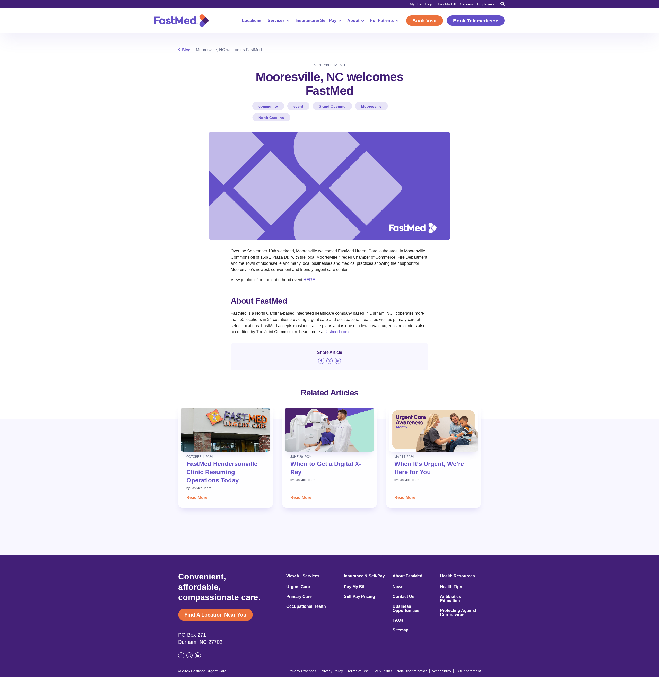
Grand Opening (332, 106)
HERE (309, 280)
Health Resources (457, 576)
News (398, 587)
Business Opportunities (406, 608)
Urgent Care (298, 587)
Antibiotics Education (450, 599)
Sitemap (401, 630)
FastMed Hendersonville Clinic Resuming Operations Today (221, 472)
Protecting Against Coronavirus (458, 613)
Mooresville (371, 106)
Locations (252, 21)
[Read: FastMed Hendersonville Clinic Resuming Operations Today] (225, 430)
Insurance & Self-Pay (316, 21)
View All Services (302, 576)
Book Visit (424, 20)
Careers (466, 4)
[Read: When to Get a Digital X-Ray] (329, 430)
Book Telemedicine (475, 20)
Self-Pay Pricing (359, 597)
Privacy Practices (302, 671)
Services (276, 21)
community (268, 106)
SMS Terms (382, 671)
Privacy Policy (331, 671)
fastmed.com (337, 332)
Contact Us (403, 597)
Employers (485, 4)
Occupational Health (306, 606)
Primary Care (299, 597)
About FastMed (407, 576)
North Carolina (271, 118)
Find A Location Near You (215, 615)
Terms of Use (358, 671)
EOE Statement (468, 671)
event (298, 106)
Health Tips (451, 587)
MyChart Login (422, 4)
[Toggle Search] (502, 4)
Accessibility (441, 671)
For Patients (382, 21)
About (353, 21)
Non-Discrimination (411, 671)
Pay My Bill (447, 4)
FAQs (398, 620)
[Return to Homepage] (181, 20)
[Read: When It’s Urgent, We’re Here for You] (433, 430)
